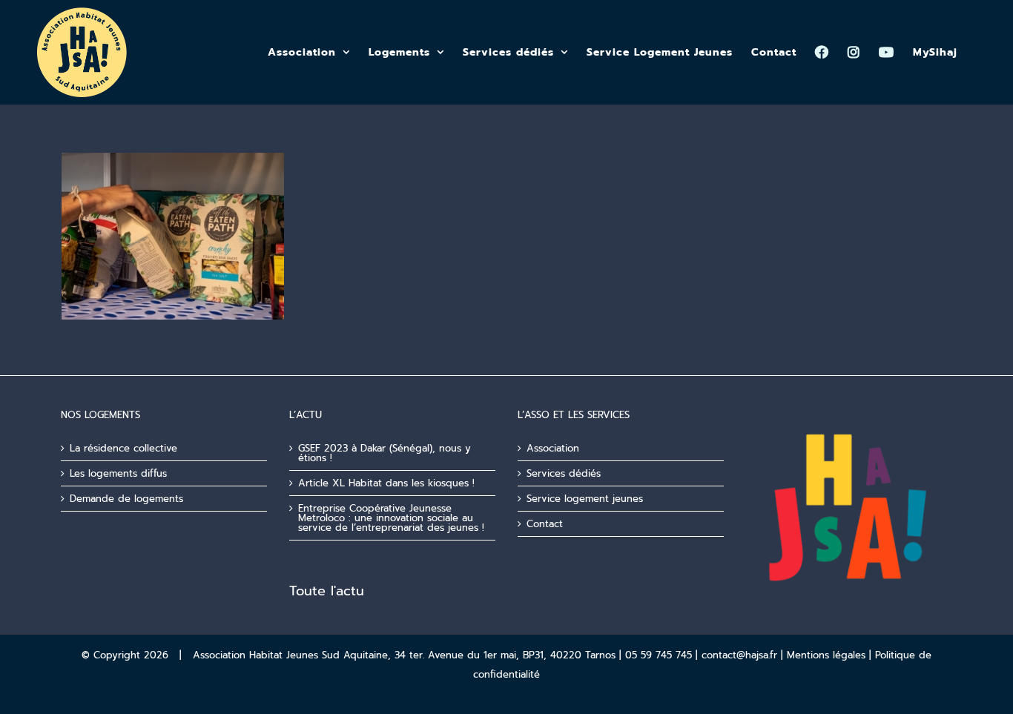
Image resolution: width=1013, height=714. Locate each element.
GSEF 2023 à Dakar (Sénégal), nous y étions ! (384, 453)
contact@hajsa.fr (739, 655)
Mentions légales (826, 655)
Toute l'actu (326, 591)
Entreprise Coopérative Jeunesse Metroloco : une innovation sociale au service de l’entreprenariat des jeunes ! (391, 517)
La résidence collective (123, 448)
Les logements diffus (118, 473)
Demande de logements (126, 498)
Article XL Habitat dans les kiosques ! (386, 483)
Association (553, 448)
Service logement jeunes (585, 498)
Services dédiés (564, 473)
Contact (545, 524)
